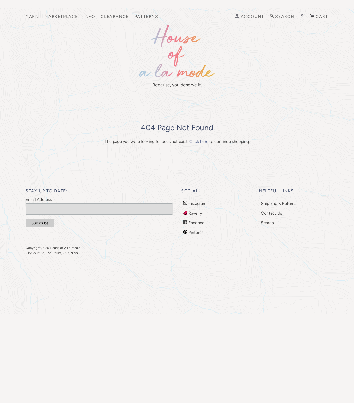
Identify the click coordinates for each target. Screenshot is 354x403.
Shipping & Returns (278, 203)
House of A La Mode (65, 248)
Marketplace (61, 16)
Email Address (39, 199)
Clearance (115, 16)
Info (89, 16)
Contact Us (271, 213)
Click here (198, 141)
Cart (321, 16)
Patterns (146, 16)
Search (267, 222)
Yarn (32, 16)
